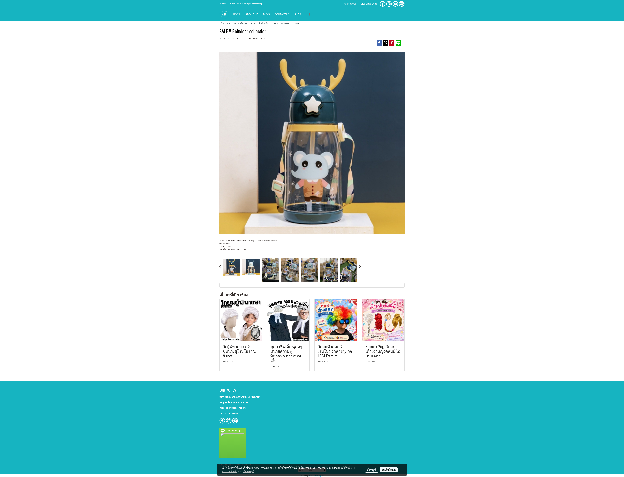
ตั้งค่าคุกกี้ (371, 469)
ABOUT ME (252, 14)
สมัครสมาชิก (371, 3)
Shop (297, 14)
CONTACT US (282, 14)
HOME (236, 14)
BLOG (266, 14)
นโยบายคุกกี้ (248, 471)
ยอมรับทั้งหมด (389, 469)
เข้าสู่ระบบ (352, 3)
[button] (308, 14)
